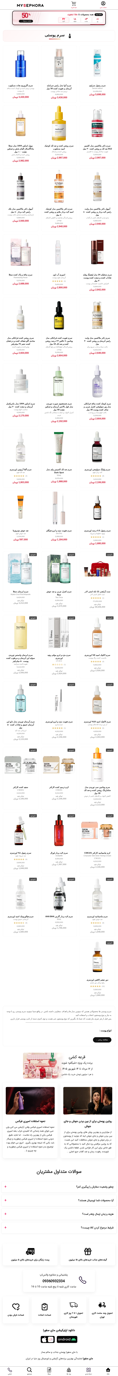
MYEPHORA (30, 5)
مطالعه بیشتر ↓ (102, 1039)
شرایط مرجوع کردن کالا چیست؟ (97, 1228)
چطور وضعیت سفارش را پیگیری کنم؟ (95, 1187)
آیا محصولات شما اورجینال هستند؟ (96, 1200)
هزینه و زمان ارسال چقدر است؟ (98, 1214)
